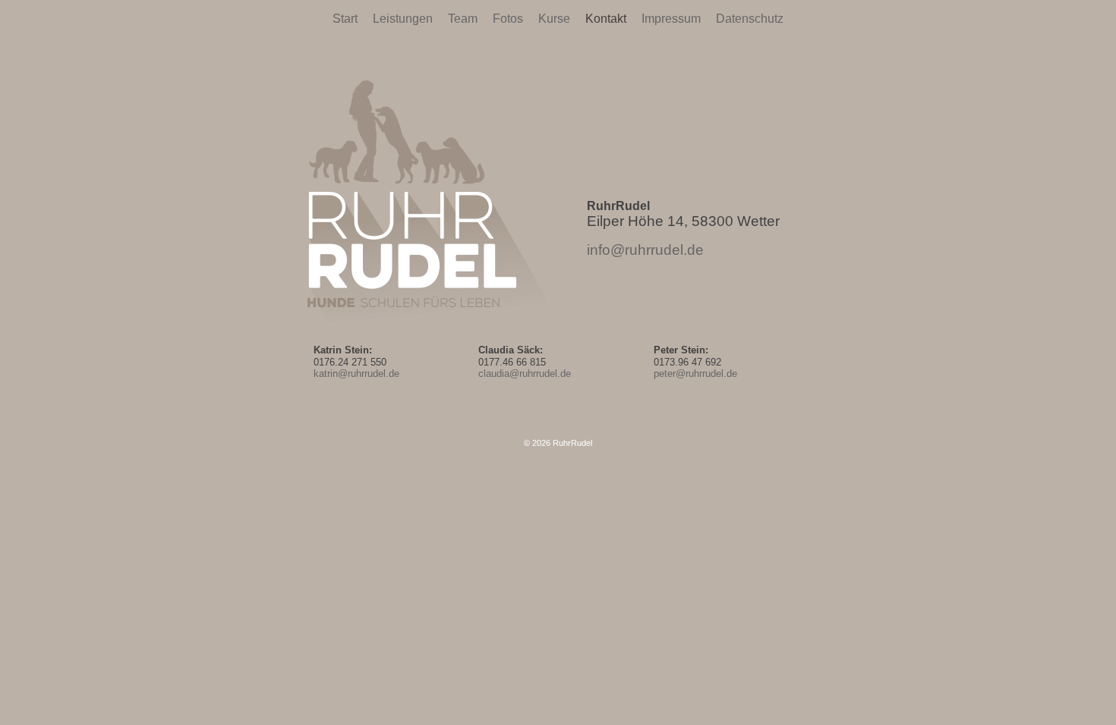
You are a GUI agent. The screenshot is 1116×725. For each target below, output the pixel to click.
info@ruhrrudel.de (645, 250)
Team (463, 18)
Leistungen (403, 18)
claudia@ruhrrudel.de (524, 373)
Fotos (508, 18)
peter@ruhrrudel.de (695, 373)
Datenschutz (749, 18)
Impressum (671, 18)
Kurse (554, 18)
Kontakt (605, 18)
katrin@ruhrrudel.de (356, 373)
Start (345, 18)
